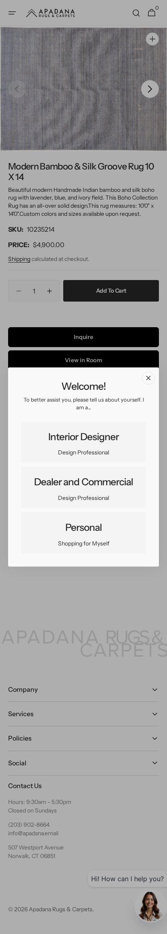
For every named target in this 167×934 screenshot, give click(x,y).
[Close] (148, 377)
